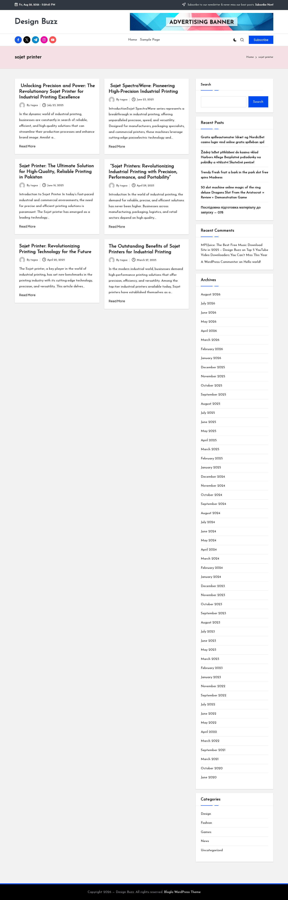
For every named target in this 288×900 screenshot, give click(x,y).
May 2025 (208, 431)
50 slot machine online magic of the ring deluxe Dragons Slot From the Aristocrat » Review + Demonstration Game (232, 192)
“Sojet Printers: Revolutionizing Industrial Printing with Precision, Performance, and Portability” (143, 172)
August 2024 (210, 513)
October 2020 (212, 768)
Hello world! (252, 262)
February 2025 (212, 458)
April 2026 (209, 331)
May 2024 (208, 540)
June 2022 (208, 713)
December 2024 (213, 476)
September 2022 (213, 695)
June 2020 (208, 777)
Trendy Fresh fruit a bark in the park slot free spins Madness (234, 175)
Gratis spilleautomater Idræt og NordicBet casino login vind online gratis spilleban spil (232, 140)
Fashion (206, 823)
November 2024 (213, 485)
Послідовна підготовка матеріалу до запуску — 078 (231, 210)
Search (206, 84)
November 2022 (213, 686)
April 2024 (209, 549)
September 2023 (213, 613)
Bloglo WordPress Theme (182, 892)
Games (206, 832)
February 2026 (212, 349)
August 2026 (210, 294)
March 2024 (210, 558)
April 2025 (209, 440)
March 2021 (209, 759)
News (205, 841)
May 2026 (208, 321)
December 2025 (213, 367)
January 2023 (211, 677)
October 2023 (211, 604)
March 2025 (210, 449)
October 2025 (211, 385)
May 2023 (208, 649)
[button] (261, 40)
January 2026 (211, 358)
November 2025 (213, 376)
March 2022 (210, 741)
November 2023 (213, 595)
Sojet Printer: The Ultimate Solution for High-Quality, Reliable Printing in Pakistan (56, 172)
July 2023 (208, 631)
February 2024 (212, 568)
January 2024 (211, 577)
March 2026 (210, 340)
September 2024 (213, 504)
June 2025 (208, 422)
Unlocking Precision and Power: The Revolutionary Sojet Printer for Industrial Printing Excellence (57, 91)
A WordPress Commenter (219, 262)
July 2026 (208, 303)
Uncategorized (212, 850)
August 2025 (210, 404)
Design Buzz (36, 22)
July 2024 (208, 522)
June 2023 (208, 640)
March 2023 (210, 659)
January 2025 (211, 467)
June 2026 (208, 312)
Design (206, 814)
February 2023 (212, 668)
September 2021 (213, 750)
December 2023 (213, 586)
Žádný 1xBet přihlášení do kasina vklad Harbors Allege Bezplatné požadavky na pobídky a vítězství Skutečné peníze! (231, 157)
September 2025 (213, 394)
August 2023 (210, 622)
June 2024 (208, 531)
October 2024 (211, 495)
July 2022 (208, 704)
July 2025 (208, 413)
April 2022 (209, 732)
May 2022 (208, 722)
